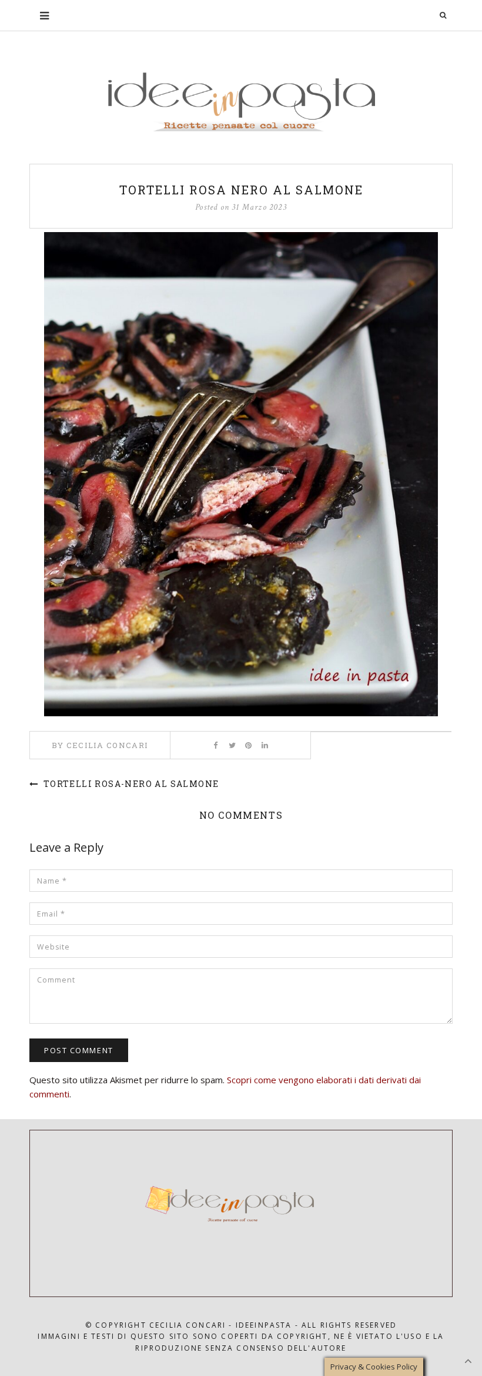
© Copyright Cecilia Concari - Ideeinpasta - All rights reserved (241, 1325)
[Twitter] (232, 745)
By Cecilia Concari (100, 745)
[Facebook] (215, 745)
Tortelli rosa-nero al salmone (130, 783)
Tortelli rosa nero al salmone (241, 189)
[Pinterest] (248, 745)
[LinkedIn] (264, 745)
